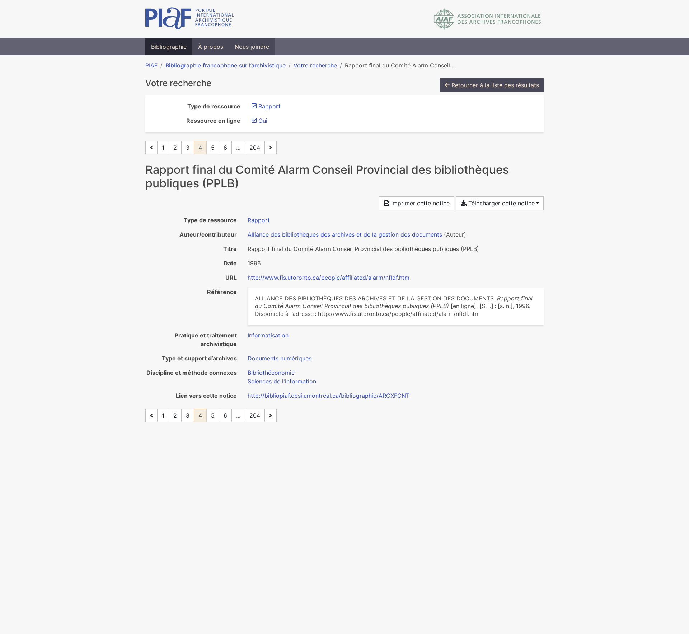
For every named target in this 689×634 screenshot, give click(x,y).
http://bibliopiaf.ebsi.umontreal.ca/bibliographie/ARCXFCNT (328, 395)
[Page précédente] (151, 147)
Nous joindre (252, 46)
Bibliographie (169, 46)
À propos (210, 46)
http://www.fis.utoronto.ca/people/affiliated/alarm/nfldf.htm (328, 277)
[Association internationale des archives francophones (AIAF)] (487, 19)
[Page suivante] (270, 147)
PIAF (151, 65)
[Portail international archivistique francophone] (189, 19)
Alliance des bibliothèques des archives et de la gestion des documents (345, 234)
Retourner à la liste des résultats (494, 85)
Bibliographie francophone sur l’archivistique (225, 65)
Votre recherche (315, 65)
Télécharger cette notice (501, 203)
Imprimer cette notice (419, 203)
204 (254, 147)
